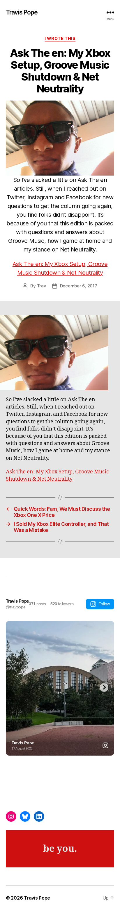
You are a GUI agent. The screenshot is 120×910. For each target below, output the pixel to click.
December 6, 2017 (78, 286)
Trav (41, 286)
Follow (104, 603)
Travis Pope (22, 12)
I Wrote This (60, 38)
